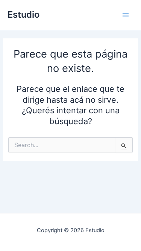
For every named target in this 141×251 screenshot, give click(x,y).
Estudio (23, 14)
